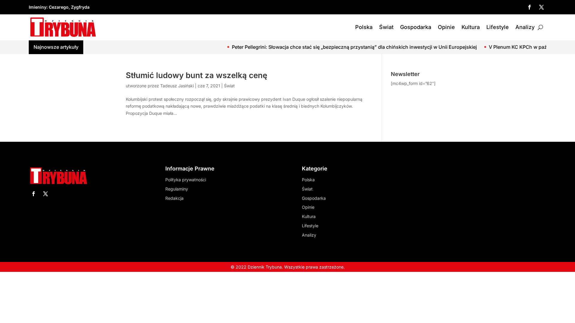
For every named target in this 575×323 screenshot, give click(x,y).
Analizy (525, 27)
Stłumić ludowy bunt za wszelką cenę (196, 75)
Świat (386, 27)
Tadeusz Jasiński (177, 85)
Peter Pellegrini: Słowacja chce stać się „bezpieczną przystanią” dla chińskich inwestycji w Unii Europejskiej (344, 47)
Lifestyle (497, 27)
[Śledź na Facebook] (529, 7)
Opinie (446, 27)
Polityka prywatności (185, 179)
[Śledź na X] (541, 7)
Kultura (470, 27)
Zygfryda (80, 7)
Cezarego (59, 7)
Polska (364, 27)
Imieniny (37, 7)
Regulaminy (176, 188)
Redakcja (174, 198)
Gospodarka (415, 27)
